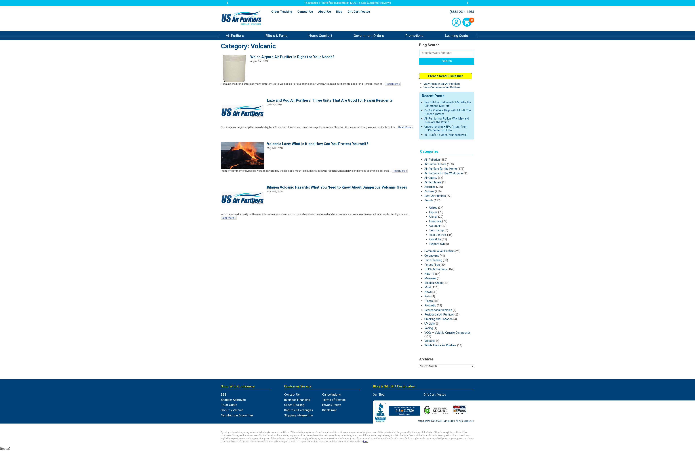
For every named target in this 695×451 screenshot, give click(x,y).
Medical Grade (433, 283)
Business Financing (297, 400)
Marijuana (430, 278)
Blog (339, 11)
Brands (428, 200)
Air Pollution (432, 159)
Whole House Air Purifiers (440, 345)
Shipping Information (298, 415)
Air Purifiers (235, 36)
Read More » (393, 83)
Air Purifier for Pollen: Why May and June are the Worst (446, 120)
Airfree (433, 207)
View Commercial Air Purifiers (442, 87)
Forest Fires (432, 264)
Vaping (428, 328)
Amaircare (435, 221)
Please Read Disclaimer (445, 76)
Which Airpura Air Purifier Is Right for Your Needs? (292, 57)
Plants (428, 301)
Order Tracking (281, 11)
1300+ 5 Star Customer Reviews (370, 3)
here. (365, 441)
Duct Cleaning (433, 260)
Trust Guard (229, 405)
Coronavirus (431, 255)
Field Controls (438, 235)
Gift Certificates (359, 11)
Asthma (429, 191)
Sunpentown (437, 244)
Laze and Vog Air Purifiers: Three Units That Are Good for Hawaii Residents (330, 100)
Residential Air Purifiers (439, 314)
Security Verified (232, 410)
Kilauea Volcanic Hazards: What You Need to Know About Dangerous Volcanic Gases (337, 187)
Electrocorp (436, 230)
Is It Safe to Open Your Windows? (445, 135)
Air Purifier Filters (435, 164)
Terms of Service (334, 400)
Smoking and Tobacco (438, 319)
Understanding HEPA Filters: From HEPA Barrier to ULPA (445, 128)
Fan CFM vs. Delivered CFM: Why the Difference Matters (447, 104)
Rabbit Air (435, 239)
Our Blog (379, 394)
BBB (223, 394)
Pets (427, 296)
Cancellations (331, 394)
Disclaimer (329, 410)
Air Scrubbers (432, 182)
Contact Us (305, 11)
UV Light (429, 323)
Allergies (429, 187)
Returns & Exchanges (298, 410)
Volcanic (429, 341)
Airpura (433, 212)
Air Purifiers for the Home (440, 168)
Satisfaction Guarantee (237, 415)
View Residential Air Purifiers (442, 83)
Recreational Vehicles (438, 310)
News (428, 292)
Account (456, 22)
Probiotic (430, 305)
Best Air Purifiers (435, 196)
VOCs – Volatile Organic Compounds (447, 332)
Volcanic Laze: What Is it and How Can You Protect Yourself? (317, 144)
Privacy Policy (331, 405)
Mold (427, 287)
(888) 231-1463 (462, 12)
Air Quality (430, 177)
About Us (324, 11)
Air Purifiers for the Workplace (443, 173)
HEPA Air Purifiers (435, 269)
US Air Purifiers (242, 18)
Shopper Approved (233, 400)
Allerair (433, 216)
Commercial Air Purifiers (439, 251)
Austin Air (435, 225)
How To (429, 273)
